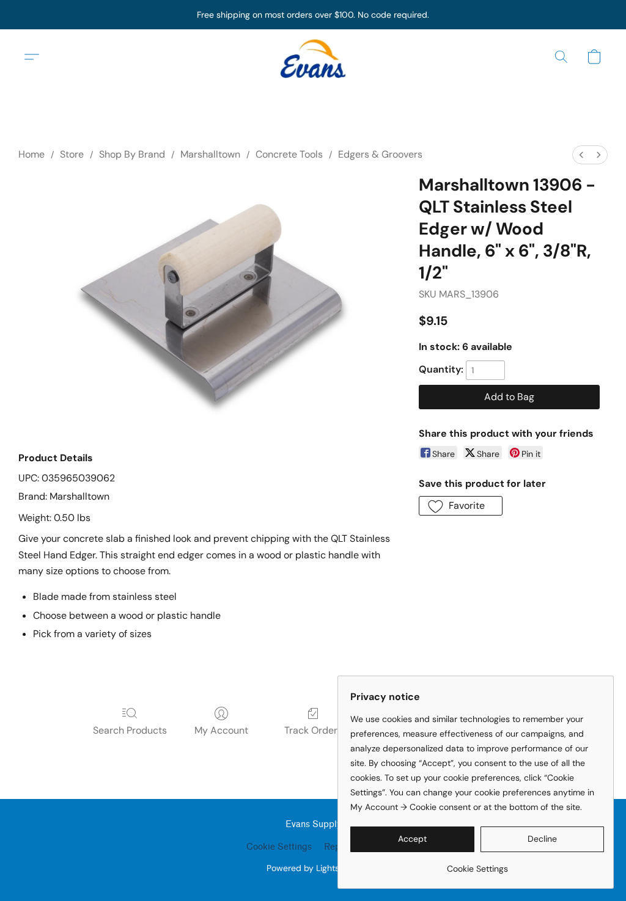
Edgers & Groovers (380, 154)
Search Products (130, 730)
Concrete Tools (289, 154)
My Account (221, 730)
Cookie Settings (279, 847)
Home (31, 154)
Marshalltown (210, 154)
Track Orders (313, 730)
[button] (313, 56)
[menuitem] (581, 155)
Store (72, 154)
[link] (477, 864)
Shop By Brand (132, 154)
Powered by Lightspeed (313, 868)
